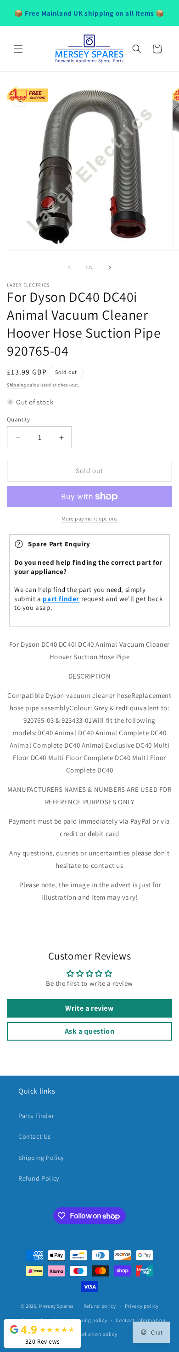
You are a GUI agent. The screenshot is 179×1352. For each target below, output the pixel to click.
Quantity (18, 419)
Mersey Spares (56, 1306)
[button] (18, 49)
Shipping (16, 385)
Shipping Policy (41, 1157)
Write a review (89, 1008)
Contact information (140, 1320)
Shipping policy (88, 1320)
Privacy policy (142, 1306)
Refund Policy (38, 1178)
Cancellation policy (93, 1334)
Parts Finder (36, 1116)
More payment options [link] (90, 518)
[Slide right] (110, 268)
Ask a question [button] (89, 1031)
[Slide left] (69, 268)
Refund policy (100, 1306)
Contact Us (34, 1136)
